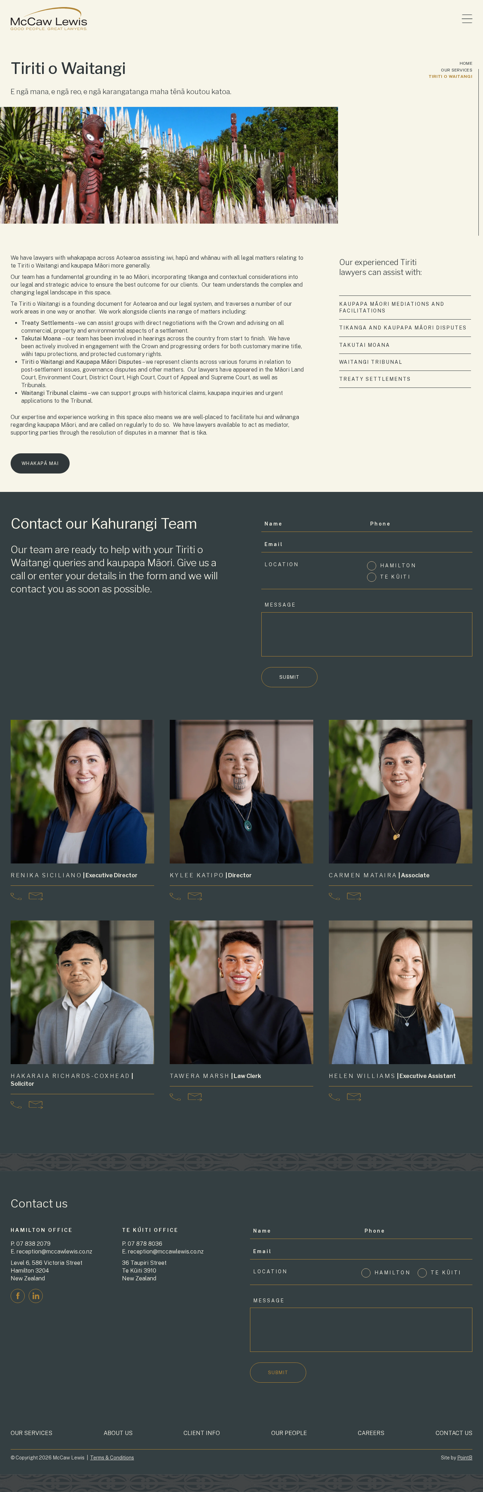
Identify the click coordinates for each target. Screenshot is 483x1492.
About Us (118, 1433)
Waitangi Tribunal (370, 362)
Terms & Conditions (112, 1458)
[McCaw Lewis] (49, 18)
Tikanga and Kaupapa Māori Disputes (403, 328)
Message (280, 605)
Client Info (202, 1433)
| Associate (379, 875)
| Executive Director (74, 875)
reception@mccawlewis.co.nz (54, 1251)
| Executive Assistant (392, 1076)
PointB (464, 1458)
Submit (289, 677)
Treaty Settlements (375, 379)
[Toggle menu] (467, 19)
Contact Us (454, 1433)
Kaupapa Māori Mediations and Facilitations (391, 307)
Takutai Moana (364, 345)
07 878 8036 (145, 1243)
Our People (289, 1433)
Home (466, 63)
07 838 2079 (33, 1243)
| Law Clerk (215, 1076)
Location (281, 564)
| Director (211, 875)
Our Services (456, 70)
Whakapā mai (40, 463)
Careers (371, 1433)
